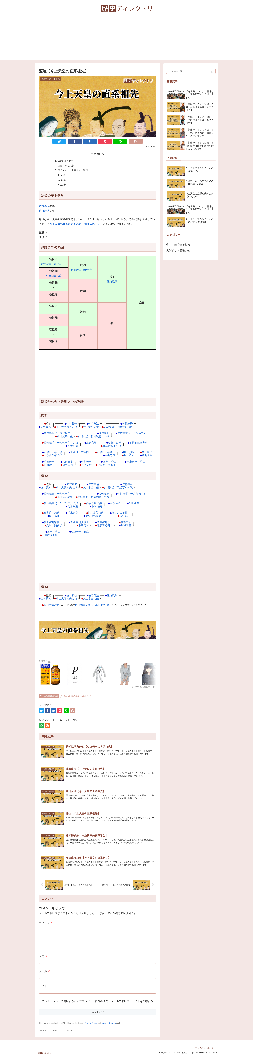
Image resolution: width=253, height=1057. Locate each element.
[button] (212, 72)
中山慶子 (147, 452)
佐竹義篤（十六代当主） (58, 433)
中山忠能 (128, 452)
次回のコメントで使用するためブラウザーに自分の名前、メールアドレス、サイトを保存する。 (99, 1001)
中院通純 (96, 506)
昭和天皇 (86, 461)
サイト (43, 986)
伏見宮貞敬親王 (121, 512)
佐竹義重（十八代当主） (131, 433)
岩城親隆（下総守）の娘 (118, 426)
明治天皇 (49, 461)
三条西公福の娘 (53, 455)
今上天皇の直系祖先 (50, 696)
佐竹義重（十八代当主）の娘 (61, 442)
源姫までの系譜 (65, 165)
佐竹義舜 (127, 423)
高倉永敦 (91, 442)
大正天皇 (67, 461)
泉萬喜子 (83, 525)
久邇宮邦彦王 (105, 522)
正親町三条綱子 (106, 452)
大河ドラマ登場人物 (178, 250)
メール (44, 971)
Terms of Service (108, 1023)
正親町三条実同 (79, 452)
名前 (43, 956)
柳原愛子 (49, 464)
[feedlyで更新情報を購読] (41, 725)
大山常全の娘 (91, 426)
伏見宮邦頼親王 (94, 515)
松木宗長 (54, 515)
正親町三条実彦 (138, 442)
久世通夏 (134, 503)
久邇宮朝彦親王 (79, 522)
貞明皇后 (67, 464)
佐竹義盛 (44, 210)
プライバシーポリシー (205, 1048)
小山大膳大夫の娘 (66, 426)
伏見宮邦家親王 (53, 522)
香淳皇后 (86, 464)
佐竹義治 (93, 423)
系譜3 (63, 184)
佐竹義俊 (71, 423)
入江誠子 (125, 515)
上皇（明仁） (111, 461)
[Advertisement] (126, 39)
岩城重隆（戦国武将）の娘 (93, 436)
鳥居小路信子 (54, 525)
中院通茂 (115, 503)
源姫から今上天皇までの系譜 (72, 170)
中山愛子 (128, 455)
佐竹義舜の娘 (52, 604)
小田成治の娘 (65, 436)
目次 (93, 154)
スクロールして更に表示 (141, 686)
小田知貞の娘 (54, 275)
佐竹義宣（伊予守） (83, 269)
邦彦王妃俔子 (105, 525)
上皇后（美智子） (108, 464)
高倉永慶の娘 (94, 503)
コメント (46, 923)
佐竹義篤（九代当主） (54, 264)
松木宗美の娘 (96, 512)
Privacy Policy (91, 1023)
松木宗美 (73, 512)
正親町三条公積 (53, 452)
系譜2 (63, 180)
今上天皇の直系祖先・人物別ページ (77, 696)
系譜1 (63, 175)
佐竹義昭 (104, 433)
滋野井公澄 (114, 442)
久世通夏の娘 (52, 512)
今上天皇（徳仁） (137, 461)
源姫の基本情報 (65, 160)
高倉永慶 (72, 445)
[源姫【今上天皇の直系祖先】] (90, 141)
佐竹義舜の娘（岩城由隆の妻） (93, 604)
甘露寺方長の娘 (112, 445)
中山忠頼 (110, 455)
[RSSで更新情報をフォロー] (47, 725)
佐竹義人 (44, 206)
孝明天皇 (147, 455)
